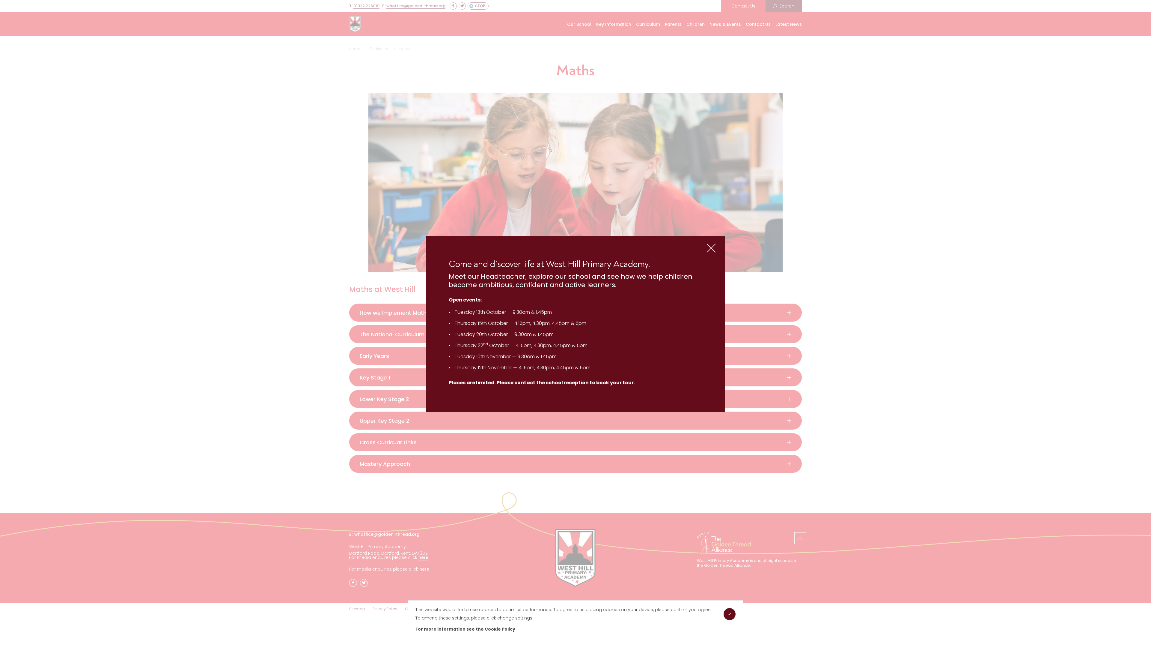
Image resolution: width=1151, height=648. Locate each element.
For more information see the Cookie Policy (465, 629)
